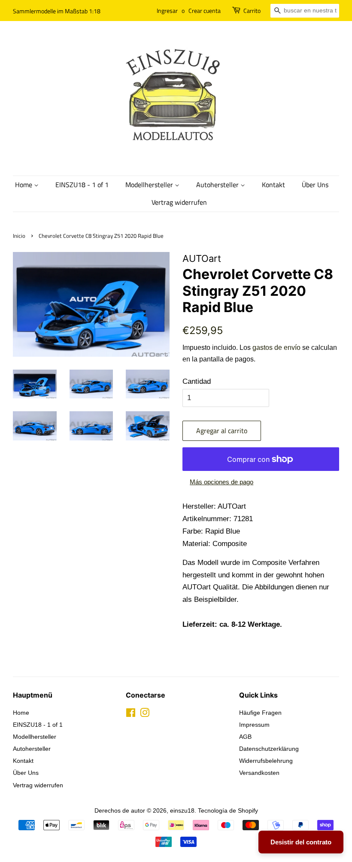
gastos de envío (276, 347)
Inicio (19, 236)
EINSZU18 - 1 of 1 (82, 184)
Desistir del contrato (300, 842)
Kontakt (273, 184)
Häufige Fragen (260, 712)
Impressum (254, 724)
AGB (245, 736)
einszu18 (182, 810)
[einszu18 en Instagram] (144, 714)
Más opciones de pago (221, 482)
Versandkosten (259, 772)
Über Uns (315, 184)
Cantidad (196, 381)
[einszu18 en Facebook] (131, 714)
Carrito (252, 10)
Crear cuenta (204, 10)
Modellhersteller (150, 184)
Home (24, 184)
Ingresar (167, 10)
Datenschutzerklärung (269, 748)
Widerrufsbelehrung (266, 760)
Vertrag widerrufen (179, 202)
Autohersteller (218, 184)
